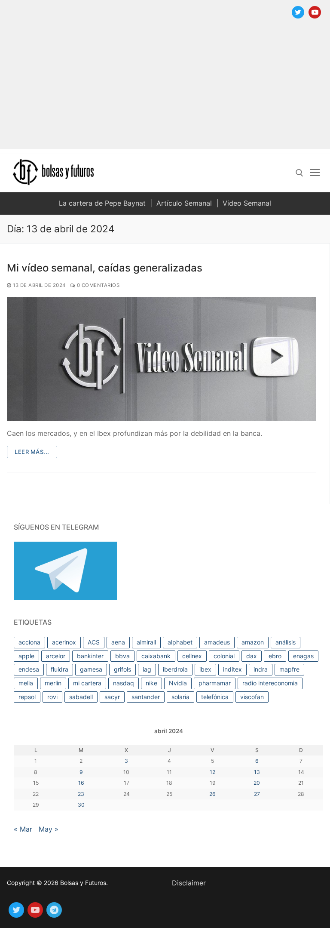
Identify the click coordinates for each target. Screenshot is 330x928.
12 (212, 772)
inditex (232, 669)
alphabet (180, 642)
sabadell (81, 696)
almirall (146, 642)
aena (118, 642)
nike (151, 683)
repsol (27, 696)
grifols (122, 669)
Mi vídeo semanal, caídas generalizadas (104, 268)
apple (26, 656)
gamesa (91, 669)
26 (212, 794)
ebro (275, 656)
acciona (29, 642)
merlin (53, 683)
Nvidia (178, 683)
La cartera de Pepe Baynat (102, 203)
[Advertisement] (165, 89)
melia (25, 683)
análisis (285, 642)
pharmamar (215, 683)
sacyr (112, 696)
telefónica (215, 696)
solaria (180, 696)
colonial (224, 656)
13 (257, 772)
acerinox (64, 642)
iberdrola (175, 669)
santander (145, 696)
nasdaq (123, 683)
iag (147, 669)
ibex (205, 669)
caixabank (156, 656)
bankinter (90, 656)
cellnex (192, 656)
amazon (252, 642)
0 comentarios (97, 285)
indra (261, 669)
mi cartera (87, 683)
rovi (52, 696)
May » (48, 829)
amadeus (217, 642)
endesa (28, 669)
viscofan (252, 696)
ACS (94, 642)
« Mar (23, 829)
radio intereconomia (270, 683)
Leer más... (32, 451)
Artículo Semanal (184, 203)
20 (257, 783)
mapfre (289, 669)
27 (257, 794)
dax (251, 656)
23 (81, 794)
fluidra (59, 669)
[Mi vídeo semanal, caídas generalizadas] (161, 359)
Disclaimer (189, 883)
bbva (122, 656)
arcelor (55, 656)
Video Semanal (247, 203)
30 (81, 805)
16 (81, 783)
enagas (303, 656)
